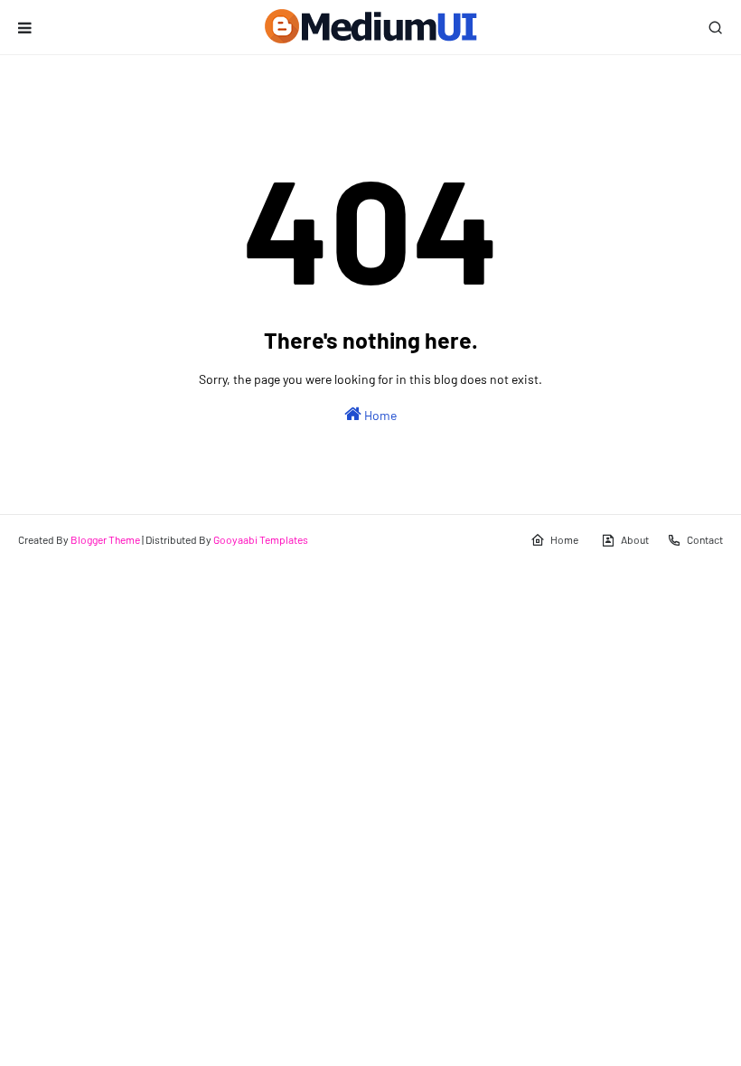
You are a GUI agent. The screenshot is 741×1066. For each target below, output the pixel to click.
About (635, 539)
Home (379, 415)
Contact (705, 539)
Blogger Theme (105, 539)
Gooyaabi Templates (260, 539)
